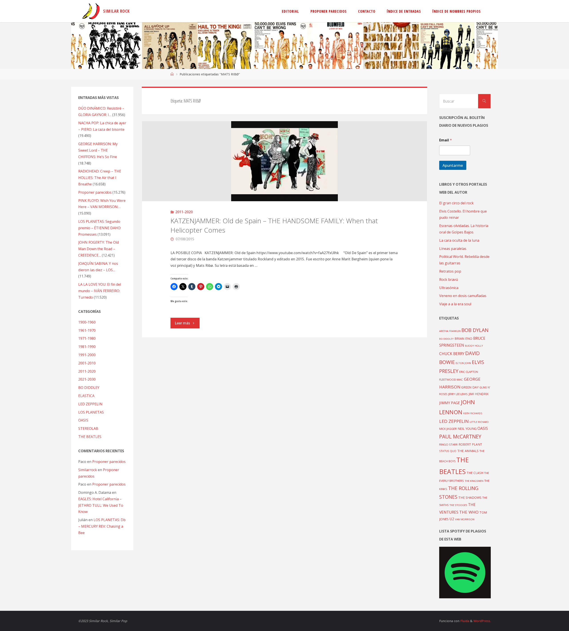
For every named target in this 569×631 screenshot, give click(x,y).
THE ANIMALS (468, 450)
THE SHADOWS (469, 497)
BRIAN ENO (463, 338)
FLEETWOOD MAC (451, 380)
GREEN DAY (470, 387)
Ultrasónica (448, 287)
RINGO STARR (448, 444)
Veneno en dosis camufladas (462, 295)
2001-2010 (87, 363)
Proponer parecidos (109, 461)
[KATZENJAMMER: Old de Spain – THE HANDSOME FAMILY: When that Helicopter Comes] (284, 161)
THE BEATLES (89, 436)
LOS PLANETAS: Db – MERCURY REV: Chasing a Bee (102, 526)
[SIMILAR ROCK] (91, 11)
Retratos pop (450, 271)
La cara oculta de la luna (459, 240)
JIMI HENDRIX (479, 394)
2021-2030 (87, 379)
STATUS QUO (447, 451)
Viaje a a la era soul (455, 303)
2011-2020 (184, 211)
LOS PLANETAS (91, 412)
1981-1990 (87, 346)
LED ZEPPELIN (90, 404)
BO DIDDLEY (88, 387)
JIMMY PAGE (449, 402)
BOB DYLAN (475, 330)
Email (445, 140)
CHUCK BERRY (451, 353)
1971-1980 (87, 338)
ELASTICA (86, 395)
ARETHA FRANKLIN (450, 331)
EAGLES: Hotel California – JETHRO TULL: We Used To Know (100, 505)
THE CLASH (475, 473)
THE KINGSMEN (474, 480)
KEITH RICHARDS (472, 413)
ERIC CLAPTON (468, 372)
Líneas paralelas (452, 248)
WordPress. (482, 621)
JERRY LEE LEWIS (458, 394)
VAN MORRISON (464, 519)
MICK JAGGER (448, 429)
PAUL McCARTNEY (460, 436)
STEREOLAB (88, 428)
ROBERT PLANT (470, 444)
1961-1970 (87, 330)
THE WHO (469, 512)
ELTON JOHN (463, 363)
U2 (451, 518)
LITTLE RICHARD (479, 422)
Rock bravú (448, 279)
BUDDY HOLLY (474, 345)
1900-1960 (87, 322)
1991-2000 (87, 354)
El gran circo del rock (456, 203)
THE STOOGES (458, 505)
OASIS (83, 420)
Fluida (464, 621)
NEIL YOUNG (467, 428)
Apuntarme (453, 165)
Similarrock (87, 469)
